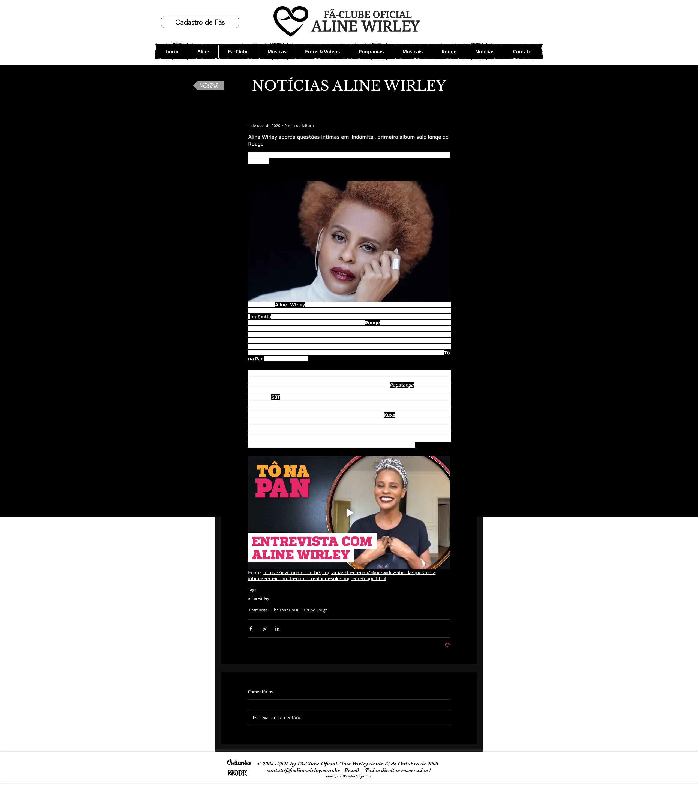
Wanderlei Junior (356, 776)
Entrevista (258, 610)
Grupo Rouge (316, 610)
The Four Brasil (285, 610)
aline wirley (258, 598)
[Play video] (349, 512)
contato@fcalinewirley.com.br (304, 770)
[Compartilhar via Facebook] (250, 628)
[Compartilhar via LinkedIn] (277, 628)
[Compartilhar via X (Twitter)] (264, 628)
